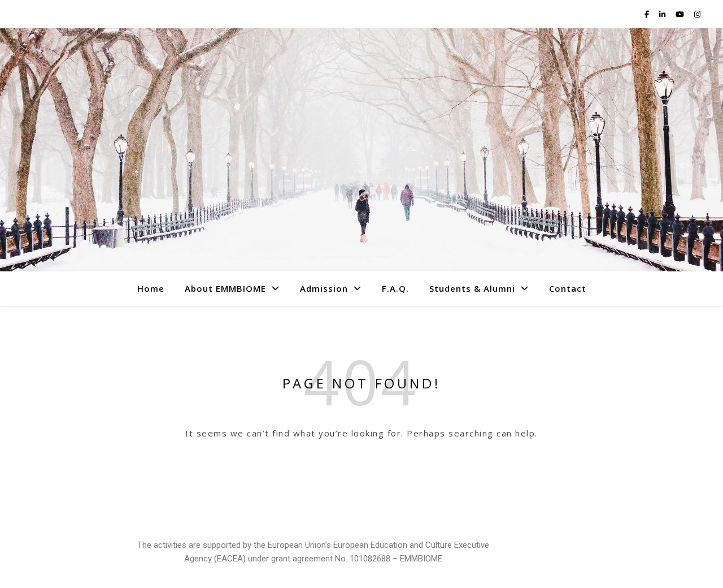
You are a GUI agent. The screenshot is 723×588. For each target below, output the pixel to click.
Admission (324, 288)
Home (150, 288)
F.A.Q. (395, 288)
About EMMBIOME (225, 288)
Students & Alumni (472, 288)
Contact (567, 288)
